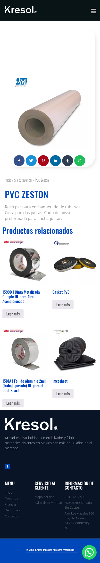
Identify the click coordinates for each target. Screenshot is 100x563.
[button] (89, 552)
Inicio (8, 180)
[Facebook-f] (7, 466)
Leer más (13, 314)
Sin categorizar (23, 180)
